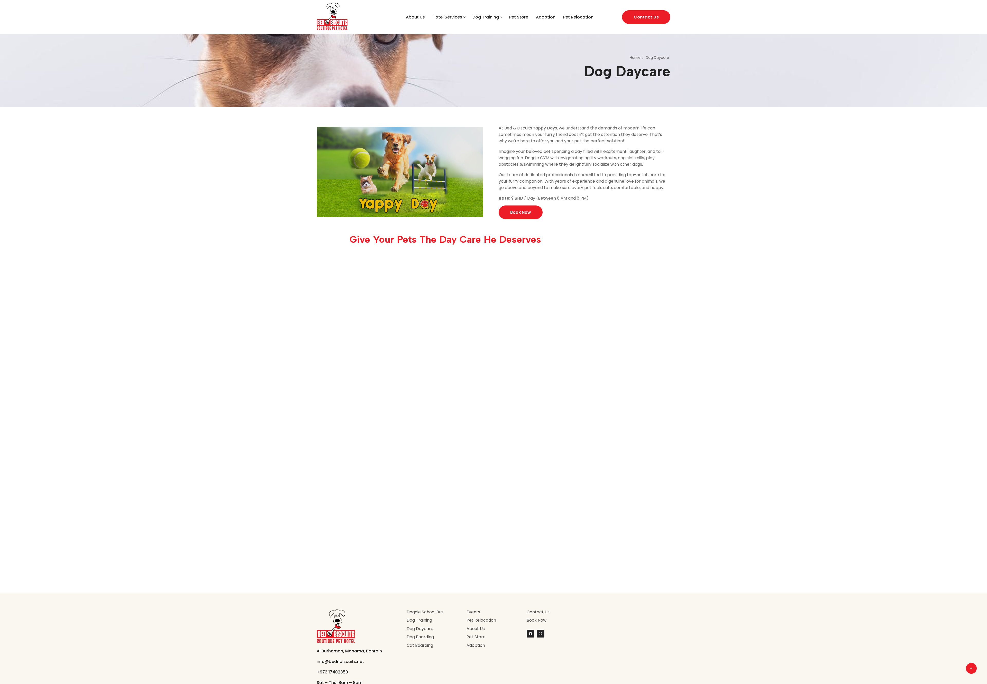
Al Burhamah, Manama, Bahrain (349, 651)
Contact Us (646, 17)
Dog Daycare (420, 629)
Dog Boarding (420, 637)
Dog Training (419, 620)
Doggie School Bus (425, 612)
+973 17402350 (332, 672)
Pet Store (476, 637)
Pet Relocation (481, 620)
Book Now (536, 620)
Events (473, 612)
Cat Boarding (420, 645)
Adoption (476, 645)
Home (635, 57)
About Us (476, 629)
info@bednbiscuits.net (340, 661)
